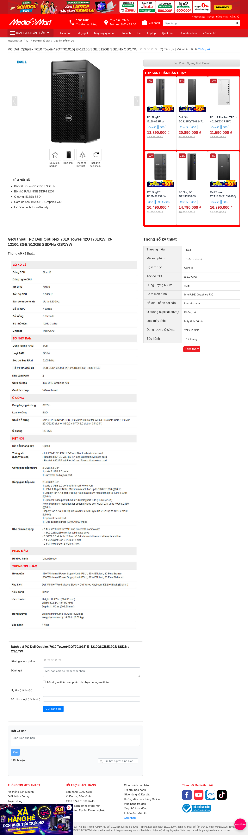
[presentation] (14, 101)
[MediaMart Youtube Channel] (198, 795)
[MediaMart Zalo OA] (210, 795)
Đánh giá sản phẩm (23, 661)
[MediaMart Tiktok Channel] (222, 795)
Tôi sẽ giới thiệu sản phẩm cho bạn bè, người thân (78, 682)
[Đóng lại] (69, 807)
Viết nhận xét (185, 49)
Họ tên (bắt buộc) (21, 690)
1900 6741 (72, 801)
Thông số (203, 49)
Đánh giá (16, 670)
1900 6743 (88, 801)
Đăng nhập (222, 16)
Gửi (15, 752)
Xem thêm (130, 817)
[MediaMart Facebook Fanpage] (187, 795)
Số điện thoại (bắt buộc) (25, 699)
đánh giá (169, 49)
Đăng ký (234, 16)
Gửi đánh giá (53, 708)
